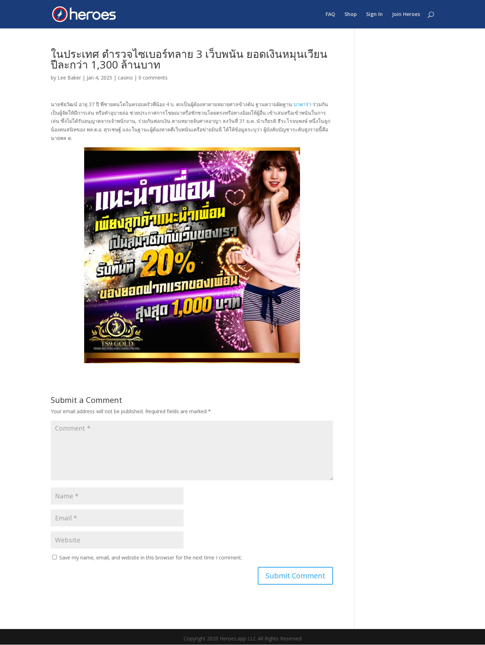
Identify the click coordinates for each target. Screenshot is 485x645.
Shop (350, 14)
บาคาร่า (302, 104)
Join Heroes (406, 14)
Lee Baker (69, 77)
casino (125, 77)
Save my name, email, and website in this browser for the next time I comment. (150, 557)
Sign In (374, 14)
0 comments (153, 77)
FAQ (330, 14)
